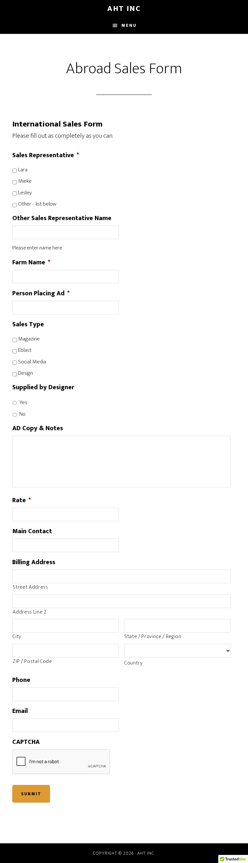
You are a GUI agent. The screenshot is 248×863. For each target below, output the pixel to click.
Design (25, 373)
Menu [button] (129, 25)
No (22, 414)
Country (133, 663)
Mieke (25, 181)
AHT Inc (124, 8)
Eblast (24, 350)
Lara (22, 170)
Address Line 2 (29, 612)
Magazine (29, 339)
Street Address (30, 587)
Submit (31, 793)
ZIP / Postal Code (32, 661)
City (17, 637)
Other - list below (37, 204)
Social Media (32, 362)
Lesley (25, 192)
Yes (23, 402)
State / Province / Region (152, 637)
